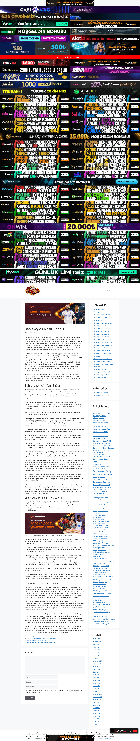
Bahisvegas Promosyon (101, 543)
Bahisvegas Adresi (99, 309)
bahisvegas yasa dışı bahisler (99, 574)
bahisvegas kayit (98, 500)
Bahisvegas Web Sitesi (100, 568)
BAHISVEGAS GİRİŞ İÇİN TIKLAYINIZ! (70, 57)
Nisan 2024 (96, 672)
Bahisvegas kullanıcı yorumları (100, 511)
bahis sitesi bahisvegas (103, 413)
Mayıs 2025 (96, 644)
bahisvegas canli (100, 438)
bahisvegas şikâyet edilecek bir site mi (101, 596)
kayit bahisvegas (100, 616)
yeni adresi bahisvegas (101, 621)
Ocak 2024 (96, 680)
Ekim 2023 (96, 688)
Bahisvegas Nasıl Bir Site (101, 527)
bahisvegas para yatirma (101, 534)
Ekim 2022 (96, 722)
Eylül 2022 (96, 724)
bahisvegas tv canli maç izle (103, 561)
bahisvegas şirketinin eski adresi (99, 598)
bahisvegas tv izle (99, 563)
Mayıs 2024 (96, 669)
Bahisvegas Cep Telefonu (101, 375)
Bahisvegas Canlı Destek (103, 448)
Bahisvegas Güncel (101, 484)
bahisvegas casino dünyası (98, 454)
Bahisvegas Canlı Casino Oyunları (101, 445)
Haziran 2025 (97, 642)
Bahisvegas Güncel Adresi (101, 489)
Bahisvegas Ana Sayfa (100, 369)
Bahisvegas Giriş (98, 320)
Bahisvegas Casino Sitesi (101, 460)
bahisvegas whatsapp (99, 572)
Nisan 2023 (96, 705)
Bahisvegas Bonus (100, 431)
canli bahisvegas (98, 600)
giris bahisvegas (99, 607)
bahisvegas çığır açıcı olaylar (99, 588)
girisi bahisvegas (100, 609)
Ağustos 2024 (97, 661)
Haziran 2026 (97, 639)
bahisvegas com (98, 464)
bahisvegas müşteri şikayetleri (99, 523)
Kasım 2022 (96, 719)
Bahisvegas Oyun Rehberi (101, 348)
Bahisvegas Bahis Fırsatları (101, 350)
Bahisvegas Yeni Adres (103, 576)
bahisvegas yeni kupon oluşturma (99, 584)
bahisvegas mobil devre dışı (98, 519)
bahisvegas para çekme (102, 540)
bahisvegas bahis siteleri (99, 426)
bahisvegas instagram (100, 498)
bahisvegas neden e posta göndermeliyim (101, 529)
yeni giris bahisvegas (101, 624)
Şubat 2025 (96, 647)
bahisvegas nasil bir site (100, 525)
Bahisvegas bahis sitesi (101, 429)
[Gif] (70, 136)
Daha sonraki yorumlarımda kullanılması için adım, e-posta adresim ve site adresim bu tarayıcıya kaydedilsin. (54, 691)
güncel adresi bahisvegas (101, 612)
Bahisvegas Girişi (100, 479)
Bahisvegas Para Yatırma (100, 536)
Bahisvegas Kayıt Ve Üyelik (100, 504)
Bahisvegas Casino (99, 452)
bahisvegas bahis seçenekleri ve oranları (101, 424)
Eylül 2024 (96, 658)
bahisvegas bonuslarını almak (99, 434)
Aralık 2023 (96, 683)
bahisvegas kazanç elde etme (99, 507)
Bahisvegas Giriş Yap (101, 482)
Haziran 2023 (97, 699)
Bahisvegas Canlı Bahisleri (101, 372)
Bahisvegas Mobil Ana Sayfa (102, 328)
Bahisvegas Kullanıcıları (99, 509)
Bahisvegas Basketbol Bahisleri (103, 323)
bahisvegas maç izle (99, 515)
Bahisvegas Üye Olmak (100, 377)
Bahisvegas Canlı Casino (101, 443)
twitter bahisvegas (108, 619)
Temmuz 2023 (97, 697)
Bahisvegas (110, 291)
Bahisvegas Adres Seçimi (101, 337)
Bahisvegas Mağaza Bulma (101, 317)
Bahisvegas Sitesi (99, 548)
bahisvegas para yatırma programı (100, 538)
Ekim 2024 (96, 655)
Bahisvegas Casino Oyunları (101, 456)
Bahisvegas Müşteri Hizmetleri (101, 521)
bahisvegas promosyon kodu (104, 545)
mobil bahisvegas (96, 619)
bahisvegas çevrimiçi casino (100, 586)
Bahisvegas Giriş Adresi (32, 637)
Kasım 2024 (96, 653)
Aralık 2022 (96, 716)
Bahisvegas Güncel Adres (102, 487)
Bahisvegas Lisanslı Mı (99, 513)
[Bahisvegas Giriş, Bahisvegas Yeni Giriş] (33, 291)
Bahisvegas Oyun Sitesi (99, 531)
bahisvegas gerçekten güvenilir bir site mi (101, 466)
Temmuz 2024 (97, 664)
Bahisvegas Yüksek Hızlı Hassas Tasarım (37, 640)
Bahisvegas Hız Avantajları (101, 315)
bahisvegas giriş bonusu (99, 477)
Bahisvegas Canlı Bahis (102, 441)
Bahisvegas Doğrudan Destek (102, 359)
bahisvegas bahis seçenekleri (100, 422)
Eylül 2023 (96, 691)
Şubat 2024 (96, 677)
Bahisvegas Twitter (101, 566)
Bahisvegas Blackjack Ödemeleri (103, 339)
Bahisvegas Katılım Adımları (102, 312)
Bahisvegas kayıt (100, 502)
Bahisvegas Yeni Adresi (102, 579)
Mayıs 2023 (96, 702)
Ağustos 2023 (97, 694)
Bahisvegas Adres (99, 416)
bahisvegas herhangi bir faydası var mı (101, 495)
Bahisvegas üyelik (100, 590)
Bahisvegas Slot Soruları (100, 326)
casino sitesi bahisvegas (99, 602)
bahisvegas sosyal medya (99, 550)
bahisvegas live (108, 513)
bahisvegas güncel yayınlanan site (100, 491)
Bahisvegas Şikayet (102, 593)
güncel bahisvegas (98, 614)
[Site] (35, 98)
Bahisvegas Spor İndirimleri (101, 334)
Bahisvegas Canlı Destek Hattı (101, 450)
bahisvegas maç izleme (99, 517)
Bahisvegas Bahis (100, 420)
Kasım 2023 (96, 686)
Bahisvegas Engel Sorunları (101, 331)
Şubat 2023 (96, 710)
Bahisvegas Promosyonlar (101, 395)
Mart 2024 (96, 675)
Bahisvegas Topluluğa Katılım (102, 345)
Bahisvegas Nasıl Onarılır (49, 638)
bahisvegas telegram (99, 554)
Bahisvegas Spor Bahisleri (102, 552)
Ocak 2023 (96, 713)
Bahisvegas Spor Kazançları (102, 353)
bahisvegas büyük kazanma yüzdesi (100, 436)
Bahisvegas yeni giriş (100, 582)
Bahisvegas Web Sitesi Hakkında (101, 570)
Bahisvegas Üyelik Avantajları (102, 342)
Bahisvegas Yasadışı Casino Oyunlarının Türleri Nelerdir (41, 642)
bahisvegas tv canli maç (100, 558)
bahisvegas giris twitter (99, 468)
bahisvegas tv (97, 556)
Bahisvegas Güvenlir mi (100, 493)
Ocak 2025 (96, 650)
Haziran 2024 (97, 666)
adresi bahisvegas (97, 410)
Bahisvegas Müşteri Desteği (102, 361)
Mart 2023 (96, 708)
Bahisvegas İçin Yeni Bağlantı (34, 638)
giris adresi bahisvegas (101, 604)
